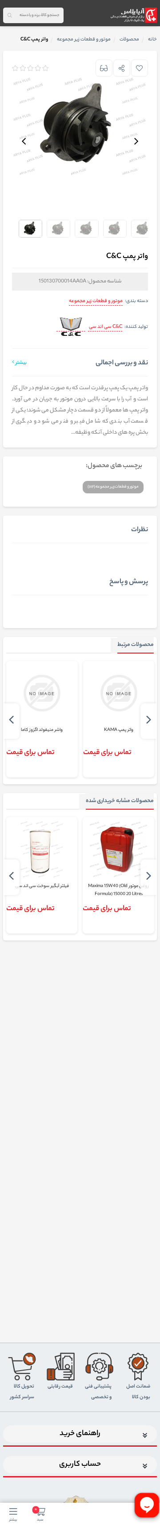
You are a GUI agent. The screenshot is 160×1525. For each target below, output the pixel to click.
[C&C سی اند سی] (70, 327)
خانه (152, 40)
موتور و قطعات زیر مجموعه (96, 301)
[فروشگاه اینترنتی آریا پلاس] (133, 15)
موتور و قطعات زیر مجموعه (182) (113, 487)
